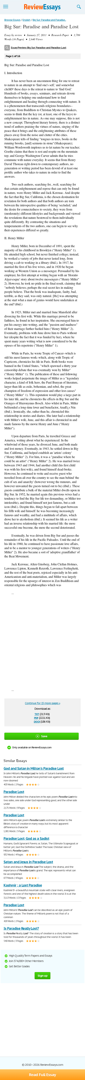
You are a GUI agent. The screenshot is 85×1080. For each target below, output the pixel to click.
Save (44, 736)
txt (36, 713)
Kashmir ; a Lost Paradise (23, 885)
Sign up (42, 975)
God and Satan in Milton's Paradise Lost (34, 768)
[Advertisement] (42, 641)
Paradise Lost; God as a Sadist (26, 838)
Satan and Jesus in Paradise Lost (28, 862)
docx (37, 721)
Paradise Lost (14, 792)
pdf (36, 717)
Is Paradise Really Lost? (21, 928)
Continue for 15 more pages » (42, 703)
